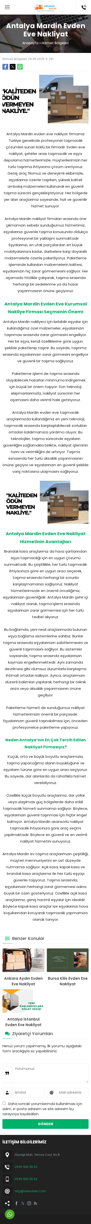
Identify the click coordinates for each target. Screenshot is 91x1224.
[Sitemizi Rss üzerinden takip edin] (35, 1203)
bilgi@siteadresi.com (30, 1191)
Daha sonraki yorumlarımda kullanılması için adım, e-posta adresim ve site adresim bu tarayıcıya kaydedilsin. (42, 1108)
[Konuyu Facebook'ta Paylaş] (5, 67)
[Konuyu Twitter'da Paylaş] (13, 67)
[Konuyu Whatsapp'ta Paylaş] (20, 67)
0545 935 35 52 (26, 1167)
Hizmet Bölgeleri (55, 43)
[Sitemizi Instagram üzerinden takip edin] (29, 1203)
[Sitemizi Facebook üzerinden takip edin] (16, 1203)
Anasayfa (30, 43)
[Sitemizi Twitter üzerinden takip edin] (23, 1203)
